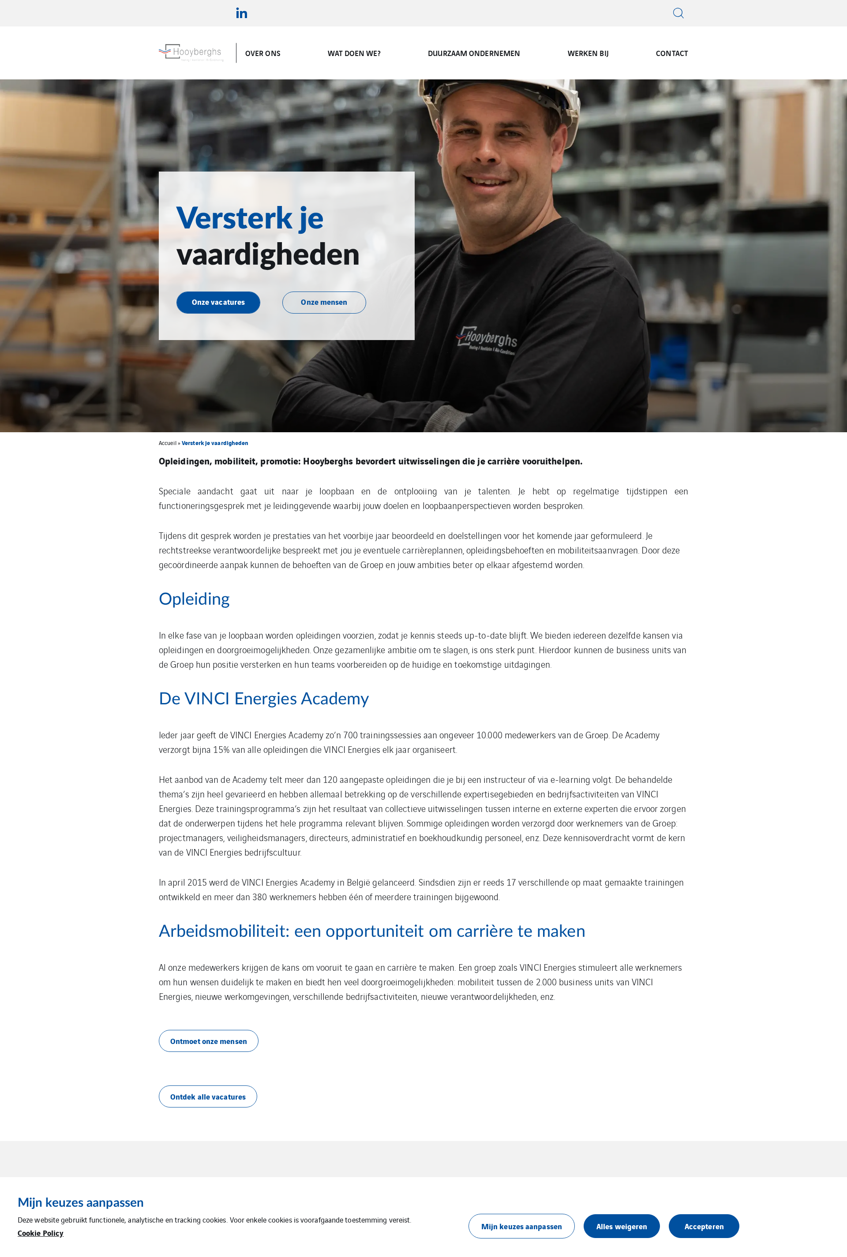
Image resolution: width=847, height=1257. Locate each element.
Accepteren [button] (704, 1225)
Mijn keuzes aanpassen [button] (521, 1225)
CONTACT (672, 52)
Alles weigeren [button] (621, 1225)
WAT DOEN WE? (354, 52)
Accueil (167, 442)
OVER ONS (263, 52)
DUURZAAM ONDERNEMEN (474, 52)
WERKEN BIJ (588, 52)
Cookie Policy (41, 1232)
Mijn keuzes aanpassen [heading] (81, 1203)
